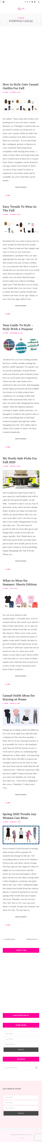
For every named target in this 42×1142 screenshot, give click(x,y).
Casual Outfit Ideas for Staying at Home (19, 697)
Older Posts (10, 939)
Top (21, 1138)
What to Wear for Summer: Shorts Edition (20, 582)
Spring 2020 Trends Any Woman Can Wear (19, 816)
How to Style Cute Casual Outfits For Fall (20, 86)
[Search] (38, 2)
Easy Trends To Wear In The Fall (19, 208)
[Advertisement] (21, 54)
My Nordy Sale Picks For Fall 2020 (20, 460)
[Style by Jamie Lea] (21, 8)
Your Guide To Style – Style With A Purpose (18, 327)
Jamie (6, 92)
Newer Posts (31, 939)
